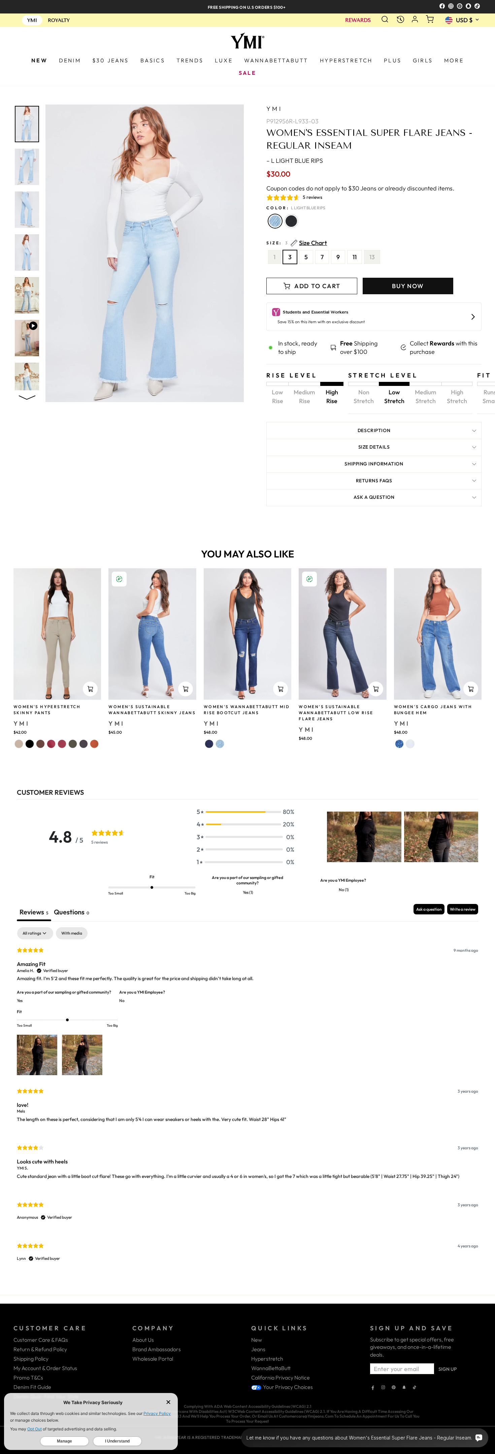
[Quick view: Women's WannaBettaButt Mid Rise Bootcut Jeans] (280, 688)
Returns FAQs (374, 481)
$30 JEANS (110, 60)
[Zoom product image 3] (27, 209)
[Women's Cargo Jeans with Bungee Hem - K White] (410, 744)
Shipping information (373, 464)
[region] (247, 6)
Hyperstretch (267, 1358)
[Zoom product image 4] (27, 252)
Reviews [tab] (34, 912)
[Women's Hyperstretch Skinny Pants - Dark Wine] (62, 744)
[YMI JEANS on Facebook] (372, 1388)
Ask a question (374, 497)
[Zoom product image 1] (27, 124)
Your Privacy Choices (287, 1387)
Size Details (374, 447)
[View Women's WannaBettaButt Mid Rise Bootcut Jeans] (247, 634)
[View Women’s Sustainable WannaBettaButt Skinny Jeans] (152, 634)
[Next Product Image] (26, 396)
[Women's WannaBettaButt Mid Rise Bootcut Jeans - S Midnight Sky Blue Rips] (209, 744)
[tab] (71, 912)
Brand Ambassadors (156, 1349)
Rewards (358, 20)
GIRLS (423, 60)
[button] (245, 812)
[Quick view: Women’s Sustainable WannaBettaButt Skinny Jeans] (185, 688)
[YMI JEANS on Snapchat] (404, 1388)
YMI (274, 109)
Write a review (462, 909)
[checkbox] (72, 933)
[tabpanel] (247, 1100)
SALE (247, 72)
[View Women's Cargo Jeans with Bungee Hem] (438, 634)
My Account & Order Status (45, 1368)
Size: (296, 243)
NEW (39, 60)
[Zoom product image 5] (27, 295)
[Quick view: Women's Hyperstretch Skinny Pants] (90, 688)
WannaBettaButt (271, 1368)
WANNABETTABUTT (276, 60)
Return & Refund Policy (40, 1349)
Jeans (258, 1349)
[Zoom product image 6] (27, 338)
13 (372, 257)
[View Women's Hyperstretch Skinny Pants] (57, 634)
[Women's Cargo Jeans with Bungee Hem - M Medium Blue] (399, 744)
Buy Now (408, 286)
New (256, 1339)
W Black (291, 221)
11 (355, 257)
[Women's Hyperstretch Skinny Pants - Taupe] (19, 744)
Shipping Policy (30, 1358)
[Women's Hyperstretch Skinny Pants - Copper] (94, 744)
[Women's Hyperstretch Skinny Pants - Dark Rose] (51, 744)
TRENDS (189, 60)
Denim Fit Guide (32, 1387)
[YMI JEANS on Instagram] (383, 1388)
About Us (143, 1339)
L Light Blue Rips (275, 221)
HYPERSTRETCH (346, 60)
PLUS (392, 60)
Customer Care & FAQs (40, 1339)
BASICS (152, 60)
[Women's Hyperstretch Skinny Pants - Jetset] (83, 744)
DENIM (70, 60)
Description (374, 430)
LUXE (224, 60)
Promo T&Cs (28, 1377)
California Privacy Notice (280, 1377)
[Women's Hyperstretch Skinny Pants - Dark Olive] (73, 744)
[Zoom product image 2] (27, 167)
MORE (454, 60)
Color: (295, 207)
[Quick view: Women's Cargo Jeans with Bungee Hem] (470, 688)
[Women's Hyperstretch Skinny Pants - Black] (30, 744)
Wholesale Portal (152, 1358)
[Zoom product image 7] (27, 381)
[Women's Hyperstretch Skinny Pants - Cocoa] (40, 744)
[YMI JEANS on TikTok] (414, 1388)
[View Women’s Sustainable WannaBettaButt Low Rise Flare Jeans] (342, 634)
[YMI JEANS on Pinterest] (393, 1388)
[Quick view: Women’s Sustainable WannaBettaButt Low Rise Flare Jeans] (375, 688)
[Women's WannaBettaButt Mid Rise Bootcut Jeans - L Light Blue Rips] (220, 744)
